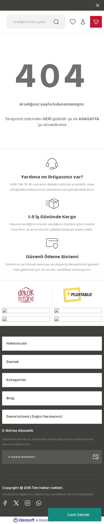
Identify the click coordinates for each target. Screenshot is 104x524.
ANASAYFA (89, 118)
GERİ (47, 118)
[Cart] (96, 22)
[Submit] (96, 457)
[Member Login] (83, 21)
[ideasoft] (24, 520)
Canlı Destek (78, 515)
